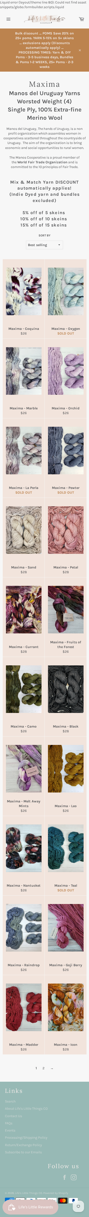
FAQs (8, 1123)
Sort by (44, 235)
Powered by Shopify (55, 1193)
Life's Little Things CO (28, 1193)
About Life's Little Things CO (26, 1108)
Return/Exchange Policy (23, 1145)
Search (10, 1101)
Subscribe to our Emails (23, 1152)
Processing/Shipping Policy (26, 1137)
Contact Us (13, 1116)
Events (10, 1130)
